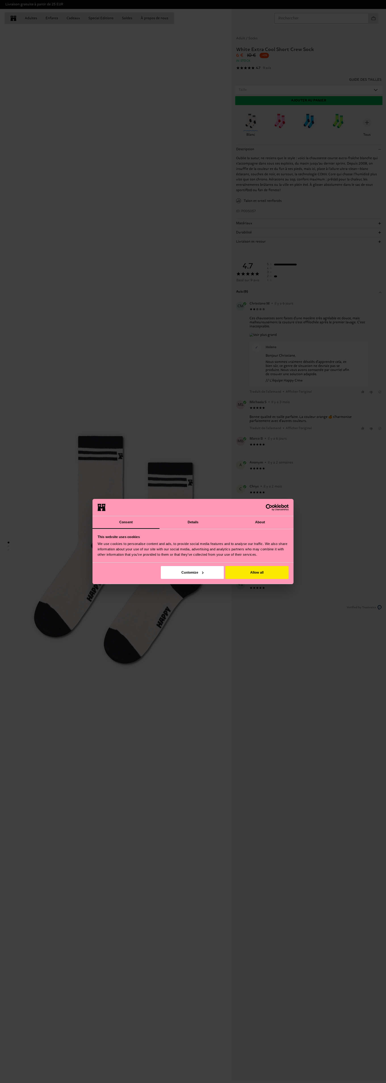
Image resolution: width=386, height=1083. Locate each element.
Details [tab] (193, 522)
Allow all (257, 572)
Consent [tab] (126, 522)
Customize (189, 572)
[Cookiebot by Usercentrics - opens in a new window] (269, 507)
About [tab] (260, 522)
